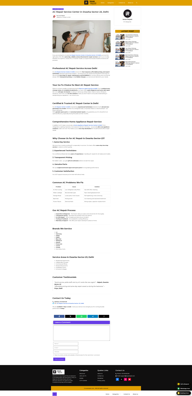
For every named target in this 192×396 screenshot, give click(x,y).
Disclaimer (100, 378)
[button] (137, 2)
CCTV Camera (83, 380)
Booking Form (183, 393)
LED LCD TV (83, 376)
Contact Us (122, 2)
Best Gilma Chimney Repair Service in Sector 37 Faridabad (132, 43)
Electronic (82, 373)
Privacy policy (101, 380)
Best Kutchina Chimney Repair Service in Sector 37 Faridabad (132, 56)
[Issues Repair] (91, 3)
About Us (100, 373)
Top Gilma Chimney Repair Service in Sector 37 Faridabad (132, 50)
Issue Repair (61, 15)
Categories (110, 2)
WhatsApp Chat (184, 388)
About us (130, 2)
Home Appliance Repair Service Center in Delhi (88, 125)
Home (102, 2)
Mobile (81, 378)
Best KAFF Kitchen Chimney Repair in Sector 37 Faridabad (132, 63)
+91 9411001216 (125, 373)
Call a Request (183, 384)
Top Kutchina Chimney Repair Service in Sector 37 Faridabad (132, 36)
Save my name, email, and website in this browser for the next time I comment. (77, 355)
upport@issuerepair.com (128, 376)
